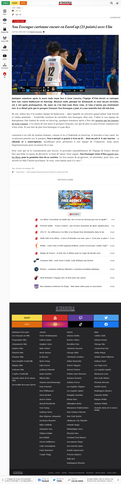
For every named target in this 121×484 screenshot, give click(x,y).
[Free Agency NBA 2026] (75, 200)
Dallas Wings (99, 353)
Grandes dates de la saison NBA (23, 379)
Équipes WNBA (100, 399)
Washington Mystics (103, 391)
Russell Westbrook (47, 404)
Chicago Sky (99, 344)
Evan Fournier (45, 387)
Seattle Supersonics (75, 450)
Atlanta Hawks (73, 336)
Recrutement (90, 473)
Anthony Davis (45, 412)
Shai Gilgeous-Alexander (50, 416)
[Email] (43, 32)
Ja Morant (43, 357)
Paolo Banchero (46, 450)
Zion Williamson (46, 391)
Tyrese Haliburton (47, 442)
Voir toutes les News (65, 180)
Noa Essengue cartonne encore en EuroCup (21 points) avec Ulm (47, 172)
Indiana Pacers (73, 382)
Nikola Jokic (44, 378)
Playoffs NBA (17, 353)
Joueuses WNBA (100, 404)
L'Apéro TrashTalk (20, 374)
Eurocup (18, 168)
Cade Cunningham (47, 446)
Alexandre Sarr (45, 429)
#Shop (27, 317)
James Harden (45, 374)
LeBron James (45, 340)
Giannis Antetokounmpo (49, 382)
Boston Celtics (73, 340)
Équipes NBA (17, 365)
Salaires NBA (17, 348)
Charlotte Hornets (74, 348)
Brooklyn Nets (73, 344)
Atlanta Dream (100, 340)
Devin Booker (45, 395)
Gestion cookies (111, 473)
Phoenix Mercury (101, 382)
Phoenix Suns (72, 433)
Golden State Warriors (76, 374)
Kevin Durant (45, 353)
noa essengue (26, 168)
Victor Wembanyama (48, 336)
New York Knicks (74, 416)
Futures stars (20, 172)
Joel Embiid (44, 437)
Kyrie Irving (44, 361)
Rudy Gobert (44, 348)
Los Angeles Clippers (76, 387)
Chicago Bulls (72, 353)
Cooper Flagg (45, 454)
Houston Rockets (74, 378)
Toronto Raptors (74, 454)
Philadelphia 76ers (75, 429)
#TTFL (23, 3)
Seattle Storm (100, 387)
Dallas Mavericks (74, 361)
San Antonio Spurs (75, 446)
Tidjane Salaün (45, 433)
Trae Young (44, 408)
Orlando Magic (73, 425)
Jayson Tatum (45, 399)
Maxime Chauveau (36, 32)
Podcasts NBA (18, 370)
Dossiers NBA (18, 357)
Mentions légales (100, 473)
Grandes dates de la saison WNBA (105, 409)
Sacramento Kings (75, 442)
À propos (50, 473)
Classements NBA (19, 344)
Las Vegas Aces (100, 365)
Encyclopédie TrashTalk (22, 361)
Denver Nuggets (73, 365)
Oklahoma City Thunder (77, 421)
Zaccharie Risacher (47, 421)
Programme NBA (19, 340)
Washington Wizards (76, 463)
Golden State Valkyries (104, 357)
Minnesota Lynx (101, 374)
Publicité (64, 473)
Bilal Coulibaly (45, 425)
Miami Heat (72, 399)
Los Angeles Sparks (102, 370)
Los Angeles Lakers (75, 391)
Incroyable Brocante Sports (24, 385)
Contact (57, 473)
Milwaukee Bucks (74, 404)
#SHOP (14, 3)
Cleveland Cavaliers (75, 357)
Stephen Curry (45, 344)
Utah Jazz (71, 459)
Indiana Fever (100, 361)
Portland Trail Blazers (76, 437)
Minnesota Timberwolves (78, 408)
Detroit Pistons (73, 370)
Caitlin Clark (99, 336)
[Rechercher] (111, 3)
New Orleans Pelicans (76, 412)
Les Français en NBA (21, 336)
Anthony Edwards (47, 370)
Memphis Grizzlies (75, 395)
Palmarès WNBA (101, 395)
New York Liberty (101, 378)
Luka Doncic (44, 365)
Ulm (33, 168)
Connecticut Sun (101, 348)
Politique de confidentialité (76, 473)
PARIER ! (5, 3)
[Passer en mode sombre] (118, 3)
